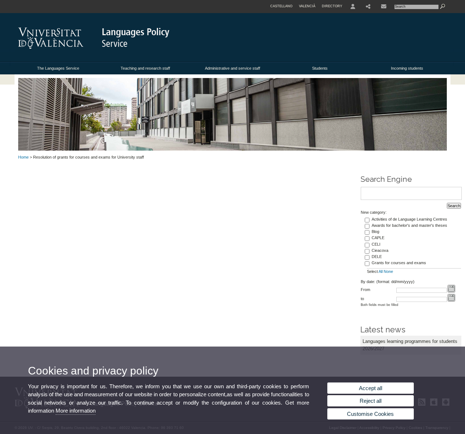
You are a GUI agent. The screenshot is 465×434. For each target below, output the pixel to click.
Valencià (307, 6)
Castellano (281, 6)
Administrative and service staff (232, 68)
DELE (377, 256)
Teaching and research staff (145, 68)
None (388, 271)
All (381, 271)
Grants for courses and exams (399, 263)
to (362, 298)
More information (76, 411)
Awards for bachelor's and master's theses (409, 225)
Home (23, 157)
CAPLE (378, 238)
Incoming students (407, 68)
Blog (375, 231)
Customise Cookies (370, 414)
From (365, 289)
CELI (376, 244)
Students (320, 68)
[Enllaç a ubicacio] (383, 6)
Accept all (370, 388)
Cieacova (380, 250)
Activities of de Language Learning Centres (409, 219)
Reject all (370, 401)
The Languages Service (58, 68)
